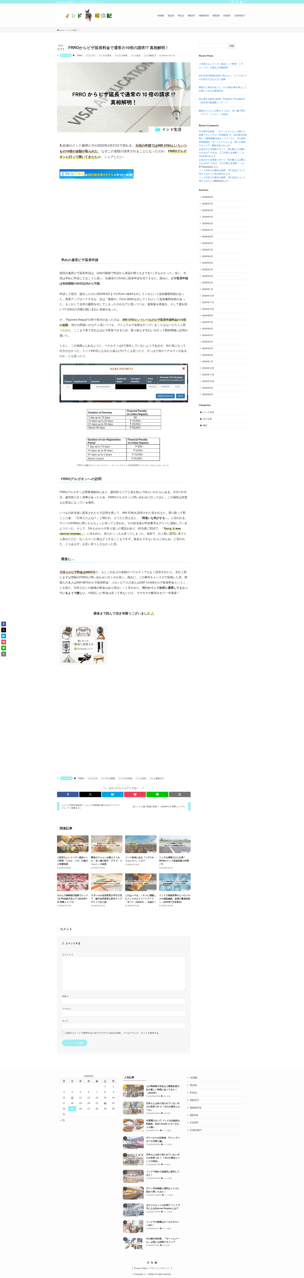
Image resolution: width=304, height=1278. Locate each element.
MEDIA (194, 1115)
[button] (68, 794)
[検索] (245, 1)
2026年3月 (207, 216)
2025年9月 (207, 236)
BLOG (193, 1085)
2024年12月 (208, 295)
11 (72, 1097)
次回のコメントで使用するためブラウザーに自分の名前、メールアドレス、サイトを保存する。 (113, 1032)
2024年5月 (207, 335)
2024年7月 (207, 322)
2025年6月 (207, 256)
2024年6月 (207, 328)
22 (105, 1103)
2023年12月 (208, 368)
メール (66, 1008)
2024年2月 (207, 354)
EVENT (194, 1122)
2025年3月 (207, 276)
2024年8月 (207, 315)
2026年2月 (207, 223)
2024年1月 (207, 361)
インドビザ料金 (121, 55)
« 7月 (62, 1120)
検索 (232, 45)
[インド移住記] (88, 15)
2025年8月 (207, 243)
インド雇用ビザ (150, 55)
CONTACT (196, 1130)
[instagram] (233, 1)
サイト (65, 1020)
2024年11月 (208, 302)
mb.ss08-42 (205, 155)
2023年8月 (207, 394)
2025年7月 (207, 249)
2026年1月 (207, 229)
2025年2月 (207, 282)
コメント (67, 954)
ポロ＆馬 (207, 418)
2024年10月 (208, 308)
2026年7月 (207, 203)
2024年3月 (207, 348)
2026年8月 (207, 196)
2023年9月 (207, 387)
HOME (194, 1077)
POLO (193, 1092)
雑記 (205, 425)
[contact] (241, 1)
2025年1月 (207, 289)
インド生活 (65, 55)
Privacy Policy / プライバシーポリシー (152, 1268)
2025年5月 (207, 262)
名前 (65, 996)
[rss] (237, 1)
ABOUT (194, 1100)
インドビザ (90, 55)
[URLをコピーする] (180, 794)
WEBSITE (196, 1107)
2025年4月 (207, 269)
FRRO (79, 55)
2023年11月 (208, 374)
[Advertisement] (124, 221)
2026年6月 (207, 210)
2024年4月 (207, 341)
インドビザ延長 (105, 55)
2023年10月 (208, 381)
